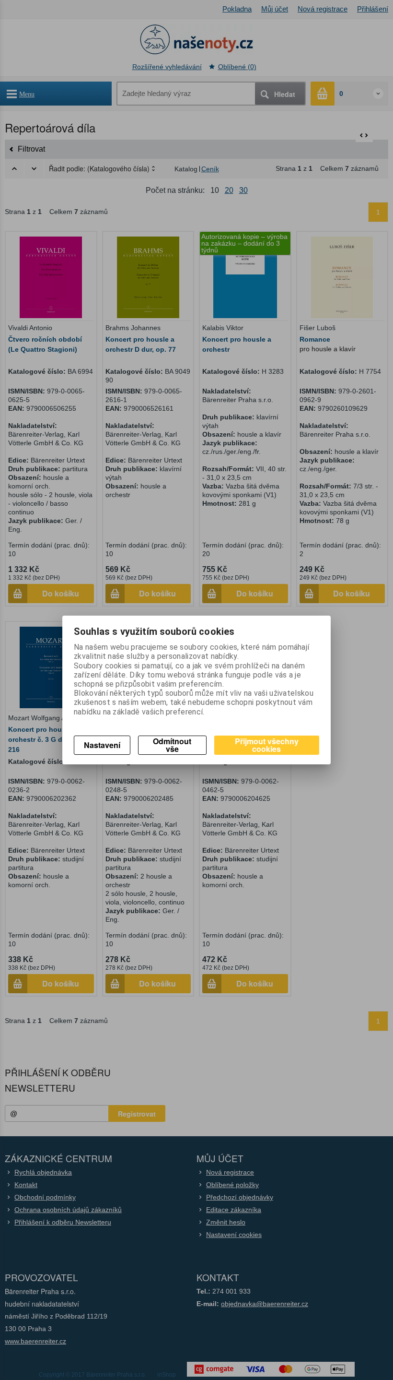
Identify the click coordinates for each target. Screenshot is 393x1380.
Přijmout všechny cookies (267, 745)
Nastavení (102, 744)
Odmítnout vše (172, 745)
